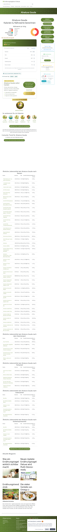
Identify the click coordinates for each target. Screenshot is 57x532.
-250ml (49, 82)
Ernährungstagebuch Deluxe (12, 2)
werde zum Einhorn (19, 110)
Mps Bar (5, 398)
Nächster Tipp (47, 49)
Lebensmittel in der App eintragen (29, 84)
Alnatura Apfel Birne (7, 308)
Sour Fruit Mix (6, 341)
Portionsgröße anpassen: (9, 48)
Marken (12, 6)
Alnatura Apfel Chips (7, 311)
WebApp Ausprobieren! (47, 20)
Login (31, 6)
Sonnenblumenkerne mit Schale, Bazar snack (7, 410)
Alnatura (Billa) (6, 245)
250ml (44, 81)
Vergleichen (17, 6)
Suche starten (47, 23)
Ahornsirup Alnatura (7, 236)
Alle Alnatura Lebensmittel (13, 73)
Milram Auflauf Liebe (7, 374)
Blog (28, 6)
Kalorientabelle (6, 6)
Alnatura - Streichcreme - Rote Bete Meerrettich (7, 255)
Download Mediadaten (47, 32)
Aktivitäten (23, 6)
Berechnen (47, 60)
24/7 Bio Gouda (6, 189)
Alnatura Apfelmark (7, 322)
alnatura (11, 76)
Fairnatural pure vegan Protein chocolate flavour (8, 354)
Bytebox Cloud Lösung (47, 36)
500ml (43, 82)
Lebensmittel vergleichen (29, 93)
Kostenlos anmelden (29, 90)
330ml (48, 81)
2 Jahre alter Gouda (7, 187)
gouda (16, 76)
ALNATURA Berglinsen (8, 200)
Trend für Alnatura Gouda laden (14, 140)
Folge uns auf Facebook (47, 27)
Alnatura (5, 243)
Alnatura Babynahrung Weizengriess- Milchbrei (8, 250)
